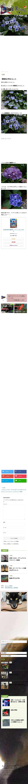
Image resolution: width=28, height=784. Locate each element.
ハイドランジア (15, 491)
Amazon (13, 238)
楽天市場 (13, 242)
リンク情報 (7, 762)
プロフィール (13, 762)
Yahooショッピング (13, 245)
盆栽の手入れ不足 (14, 578)
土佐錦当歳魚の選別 (6, 644)
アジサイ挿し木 (20, 489)
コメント (5, 504)
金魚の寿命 (14, 710)
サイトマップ (4, 645)
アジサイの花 (14, 489)
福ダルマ (12, 664)
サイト (4, 532)
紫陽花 (21, 491)
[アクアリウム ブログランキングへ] (20, 312)
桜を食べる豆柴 (13, 674)
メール (4, 527)
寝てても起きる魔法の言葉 (17, 684)
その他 (3, 487)
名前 (4, 522)
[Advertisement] (14, 53)
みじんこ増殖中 (9, 585)
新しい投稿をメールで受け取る (11, 543)
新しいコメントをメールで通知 (11, 541)
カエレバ (15, 233)
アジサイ (8, 489)
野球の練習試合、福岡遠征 (11, 587)
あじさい (4, 489)
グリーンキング (8, 491)
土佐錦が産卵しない (6, 648)
